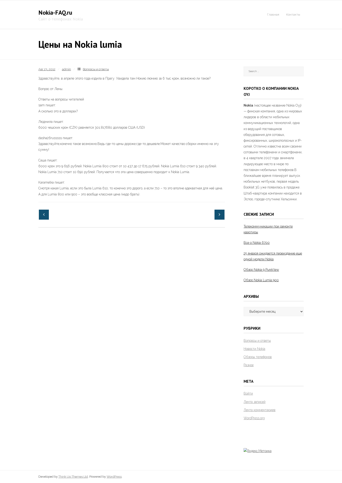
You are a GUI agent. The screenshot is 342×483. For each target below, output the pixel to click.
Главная (273, 14)
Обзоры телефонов (258, 357)
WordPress (114, 476)
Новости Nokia (254, 349)
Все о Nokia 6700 (257, 243)
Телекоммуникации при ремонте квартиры (268, 229)
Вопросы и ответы (96, 69)
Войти (248, 393)
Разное (249, 365)
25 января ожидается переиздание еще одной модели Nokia (273, 256)
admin (66, 69)
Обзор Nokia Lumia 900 (261, 280)
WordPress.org (254, 418)
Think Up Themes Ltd (73, 476)
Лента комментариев (259, 410)
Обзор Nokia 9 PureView (261, 270)
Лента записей (254, 402)
